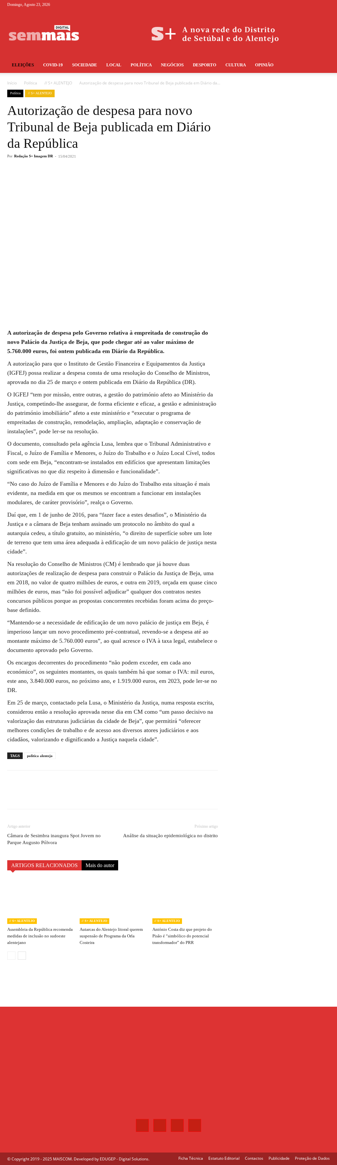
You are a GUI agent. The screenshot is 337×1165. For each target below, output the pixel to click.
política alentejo (40, 756)
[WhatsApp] (100, 182)
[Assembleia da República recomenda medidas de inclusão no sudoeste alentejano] (40, 901)
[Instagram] (303, 4)
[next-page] (22, 956)
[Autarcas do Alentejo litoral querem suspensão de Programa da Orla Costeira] (112, 901)
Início (12, 83)
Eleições (23, 64)
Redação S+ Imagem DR (33, 156)
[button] (322, 65)
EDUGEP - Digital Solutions (124, 1159)
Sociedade (84, 64)
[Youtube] (325, 4)
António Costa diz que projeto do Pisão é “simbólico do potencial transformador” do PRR (182, 936)
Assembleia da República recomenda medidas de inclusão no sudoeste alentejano (40, 936)
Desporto (204, 64)
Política (141, 64)
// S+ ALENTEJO (58, 83)
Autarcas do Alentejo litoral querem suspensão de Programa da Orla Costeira (111, 936)
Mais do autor (100, 865)
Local (113, 64)
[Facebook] (292, 4)
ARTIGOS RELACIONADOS (44, 865)
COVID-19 (53, 64)
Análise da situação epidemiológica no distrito (170, 835)
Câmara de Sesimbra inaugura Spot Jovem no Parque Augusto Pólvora (54, 839)
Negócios (172, 64)
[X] (314, 4)
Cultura (235, 64)
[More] (116, 182)
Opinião (264, 64)
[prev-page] (11, 956)
